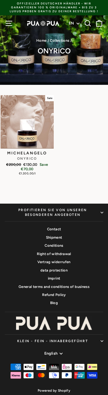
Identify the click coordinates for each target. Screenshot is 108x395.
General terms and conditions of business (54, 287)
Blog (54, 303)
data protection (54, 270)
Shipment (54, 237)
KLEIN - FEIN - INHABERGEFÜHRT (52, 341)
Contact (54, 229)
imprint (54, 278)
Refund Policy (54, 295)
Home (41, 40)
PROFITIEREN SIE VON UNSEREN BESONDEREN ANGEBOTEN (52, 212)
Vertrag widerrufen (53, 262)
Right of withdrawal (54, 254)
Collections (59, 40)
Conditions (54, 245)
